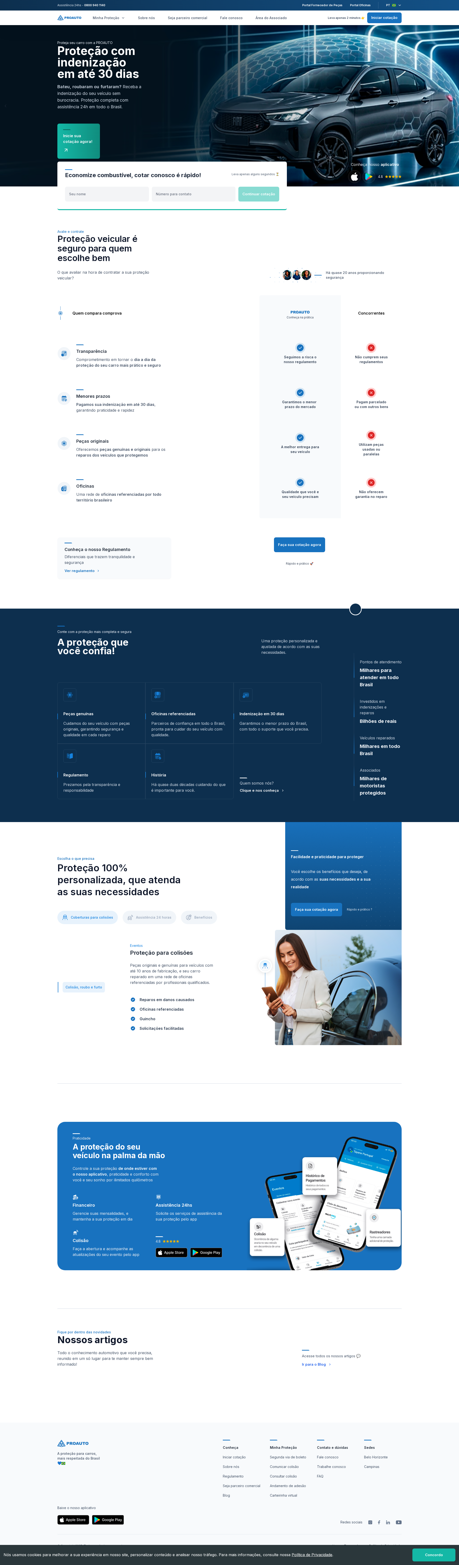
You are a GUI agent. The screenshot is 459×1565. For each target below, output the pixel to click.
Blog (226, 1495)
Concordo (434, 1555)
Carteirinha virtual (283, 1495)
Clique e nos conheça (259, 790)
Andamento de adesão (288, 1486)
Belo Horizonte (376, 1457)
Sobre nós (146, 18)
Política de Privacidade (312, 1554)
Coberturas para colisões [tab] (92, 917)
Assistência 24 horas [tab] (153, 917)
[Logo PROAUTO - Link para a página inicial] (69, 18)
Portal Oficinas (360, 5)
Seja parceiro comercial (187, 18)
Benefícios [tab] (203, 917)
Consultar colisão (283, 1476)
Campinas (371, 1467)
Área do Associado (271, 18)
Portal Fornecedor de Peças (322, 5)
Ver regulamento (80, 570)
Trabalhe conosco (331, 1467)
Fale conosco (231, 18)
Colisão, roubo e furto (84, 987)
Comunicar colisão (284, 1467)
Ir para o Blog (314, 1364)
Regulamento (233, 1476)
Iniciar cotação (384, 17)
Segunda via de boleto (288, 1457)
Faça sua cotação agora (299, 544)
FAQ (320, 1476)
